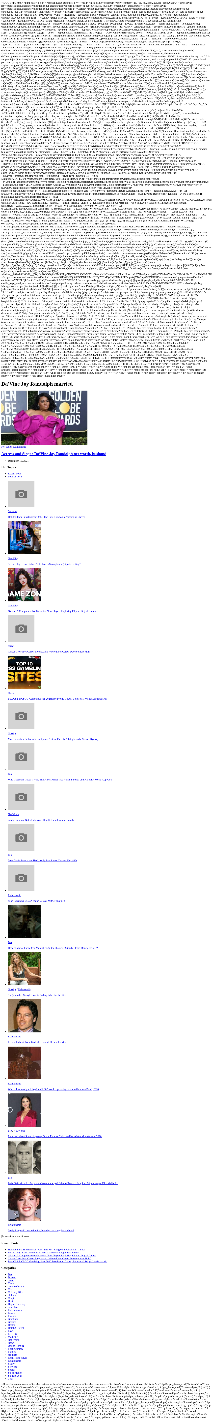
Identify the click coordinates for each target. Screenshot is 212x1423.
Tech (10, 1378)
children (12, 1295)
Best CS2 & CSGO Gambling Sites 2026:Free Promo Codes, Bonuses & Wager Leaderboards (57, 698)
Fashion (12, 1313)
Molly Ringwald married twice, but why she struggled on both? (41, 1230)
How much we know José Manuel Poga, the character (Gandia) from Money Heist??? (53, 948)
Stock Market (15, 1372)
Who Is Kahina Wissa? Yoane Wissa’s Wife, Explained (36, 900)
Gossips (12, 733)
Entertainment (15, 1310)
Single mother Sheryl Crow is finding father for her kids (37, 995)
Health (11, 1325)
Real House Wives (17, 1357)
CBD (11, 1289)
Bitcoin (12, 1277)
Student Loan (15, 1375)
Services (12, 511)
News (11, 1342)
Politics (12, 1351)
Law (10, 1331)
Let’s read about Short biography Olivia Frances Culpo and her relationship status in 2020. (55, 1136)
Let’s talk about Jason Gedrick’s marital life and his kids (37, 1042)
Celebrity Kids (15, 1292)
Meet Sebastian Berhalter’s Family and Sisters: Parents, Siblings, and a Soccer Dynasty (53, 739)
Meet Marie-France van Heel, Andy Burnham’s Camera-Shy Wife (42, 860)
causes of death (16, 1286)
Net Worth (6, 446)
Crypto (11, 1298)
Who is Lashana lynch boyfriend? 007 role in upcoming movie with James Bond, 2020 (53, 1089)
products (12, 1354)
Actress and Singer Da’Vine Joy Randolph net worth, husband (53, 454)
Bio (10, 774)
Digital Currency (17, 1304)
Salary (11, 1363)
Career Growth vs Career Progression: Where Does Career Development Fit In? (49, 651)
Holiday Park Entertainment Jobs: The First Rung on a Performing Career (46, 517)
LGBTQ (12, 1333)
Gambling (13, 558)
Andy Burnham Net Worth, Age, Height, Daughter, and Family (41, 820)
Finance (12, 1316)
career (11, 646)
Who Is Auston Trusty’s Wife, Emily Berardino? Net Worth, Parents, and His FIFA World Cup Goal (60, 779)
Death (11, 1301)
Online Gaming (16, 1345)
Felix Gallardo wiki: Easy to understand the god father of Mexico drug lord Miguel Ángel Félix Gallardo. (63, 1183)
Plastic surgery (15, 1348)
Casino (11, 693)
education (13, 1307)
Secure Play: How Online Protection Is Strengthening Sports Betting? (44, 564)
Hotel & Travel (16, 1328)
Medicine (13, 1336)
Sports (11, 1369)
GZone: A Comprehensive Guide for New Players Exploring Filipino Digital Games (52, 611)
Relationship (19, 446)
